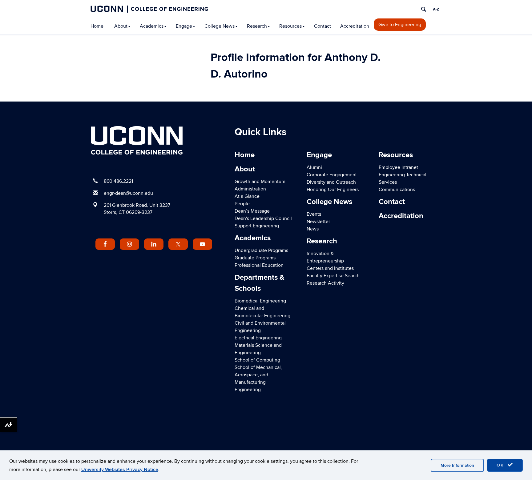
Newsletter (318, 221)
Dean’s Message (252, 211)
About (120, 26)
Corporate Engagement (332, 175)
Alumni (314, 167)
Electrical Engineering (258, 338)
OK (501, 465)
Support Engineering (257, 226)
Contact (322, 26)
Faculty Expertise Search (333, 276)
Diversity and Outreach (331, 182)
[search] (424, 9)
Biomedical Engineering (260, 301)
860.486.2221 (118, 181)
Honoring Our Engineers (333, 189)
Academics (151, 26)
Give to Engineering (399, 25)
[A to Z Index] (436, 9)
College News (219, 26)
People (242, 204)
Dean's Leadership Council (263, 218)
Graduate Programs (255, 258)
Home (97, 26)
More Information (457, 465)
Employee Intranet (398, 167)
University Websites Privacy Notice (119, 469)
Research (257, 26)
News (313, 229)
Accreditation (354, 26)
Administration (250, 189)
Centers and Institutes (330, 268)
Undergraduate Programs (261, 250)
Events (314, 214)
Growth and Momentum (260, 181)
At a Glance (247, 196)
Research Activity (325, 283)
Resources (290, 26)
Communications (397, 189)
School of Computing (257, 360)
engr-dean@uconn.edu (128, 193)
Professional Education (259, 265)
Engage (184, 26)
